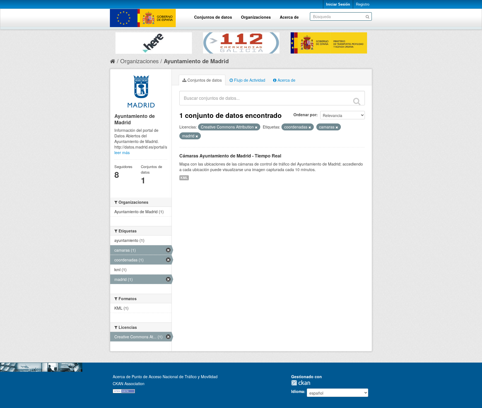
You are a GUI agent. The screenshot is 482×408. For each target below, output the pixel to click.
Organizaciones (256, 17)
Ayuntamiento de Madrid (196, 61)
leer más (122, 152)
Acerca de (289, 17)
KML (184, 177)
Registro (362, 4)
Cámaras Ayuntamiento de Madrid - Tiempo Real (230, 155)
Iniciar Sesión (338, 4)
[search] (357, 101)
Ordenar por (304, 114)
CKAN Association (128, 383)
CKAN (302, 383)
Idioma (297, 391)
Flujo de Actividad (249, 80)
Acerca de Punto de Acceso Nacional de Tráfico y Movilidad (165, 376)
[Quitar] (256, 127)
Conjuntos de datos (213, 17)
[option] (153, 42)
